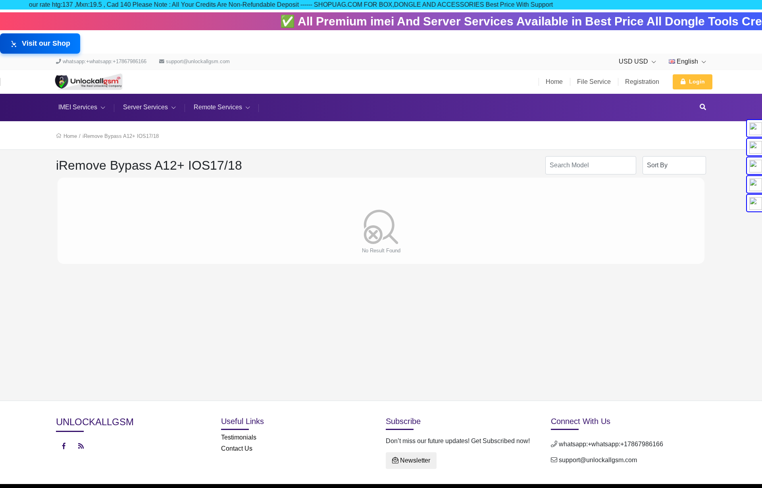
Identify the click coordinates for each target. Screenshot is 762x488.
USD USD (634, 61)
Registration (642, 81)
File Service (594, 81)
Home (554, 81)
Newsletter (414, 460)
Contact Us (236, 448)
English (687, 61)
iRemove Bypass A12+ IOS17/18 (121, 136)
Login (697, 81)
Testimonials (238, 437)
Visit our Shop (46, 43)
